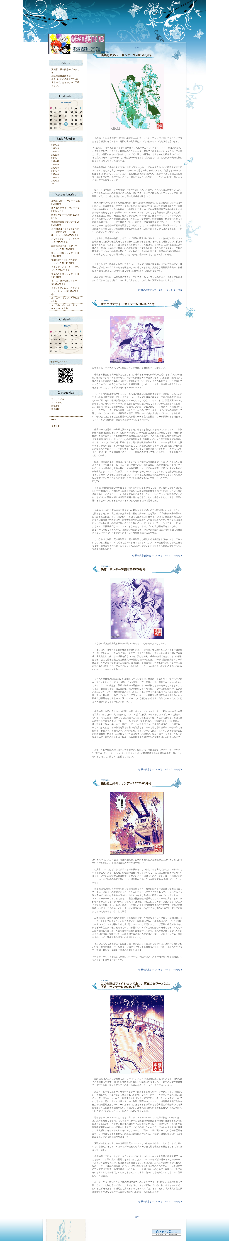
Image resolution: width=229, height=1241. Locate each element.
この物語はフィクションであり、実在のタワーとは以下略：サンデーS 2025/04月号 (65, 232)
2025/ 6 (55, 145)
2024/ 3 (55, 177)
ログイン (55, 426)
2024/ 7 (55, 171)
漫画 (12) (55, 409)
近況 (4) (55, 406)
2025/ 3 (55, 155)
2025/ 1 (55, 158)
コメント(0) (156, 290)
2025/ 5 (55, 148)
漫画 (147, 555)
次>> (137, 47)
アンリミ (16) (57, 399)
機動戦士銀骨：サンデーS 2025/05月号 (126, 783)
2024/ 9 (55, 164)
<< (62, 102)
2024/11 (55, 161)
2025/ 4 (55, 151)
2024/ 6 (55, 174)
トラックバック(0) (173, 290)
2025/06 (67, 102)
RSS (53, 419)
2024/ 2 (55, 180)
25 (66, 124)
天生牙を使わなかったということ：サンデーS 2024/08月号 (65, 291)
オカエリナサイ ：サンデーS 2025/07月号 (128, 303)
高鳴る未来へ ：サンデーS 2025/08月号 (126, 55)
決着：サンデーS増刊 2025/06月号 (123, 569)
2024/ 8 (55, 168)
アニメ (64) (56, 402)
